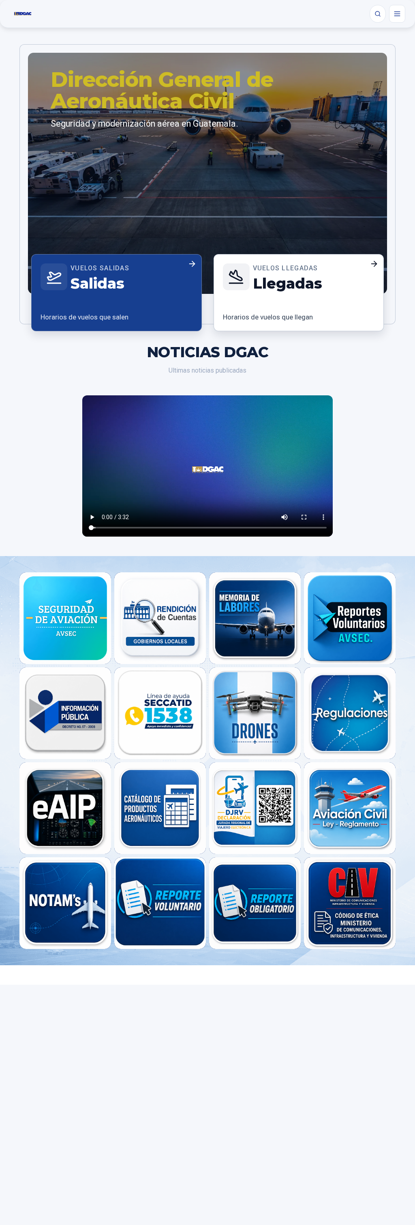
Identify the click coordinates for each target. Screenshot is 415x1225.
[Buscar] (378, 14)
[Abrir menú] (397, 14)
